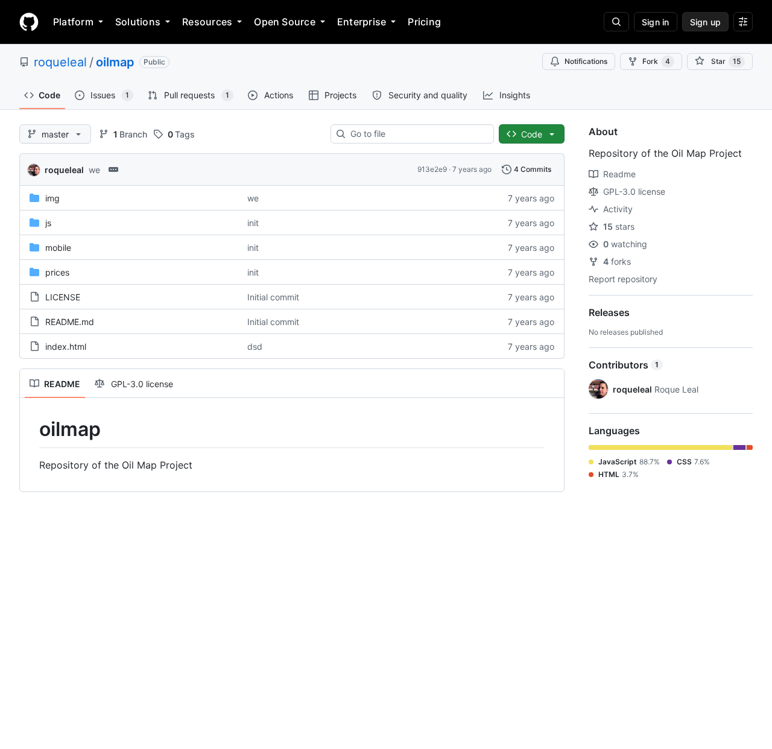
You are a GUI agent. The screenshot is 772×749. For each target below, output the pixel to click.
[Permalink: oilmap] (30, 429)
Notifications (586, 61)
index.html (65, 346)
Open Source (284, 22)
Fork (656, 61)
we (94, 170)
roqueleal (60, 62)
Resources (207, 22)
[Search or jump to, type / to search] (616, 21)
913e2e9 (432, 169)
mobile (58, 247)
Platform (73, 22)
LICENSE (62, 297)
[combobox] (417, 134)
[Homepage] (29, 21)
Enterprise (361, 22)
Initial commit (273, 297)
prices (57, 272)
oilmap (115, 62)
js (48, 223)
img (52, 198)
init (253, 223)
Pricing (424, 22)
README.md (69, 322)
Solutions (137, 22)
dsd (254, 346)
